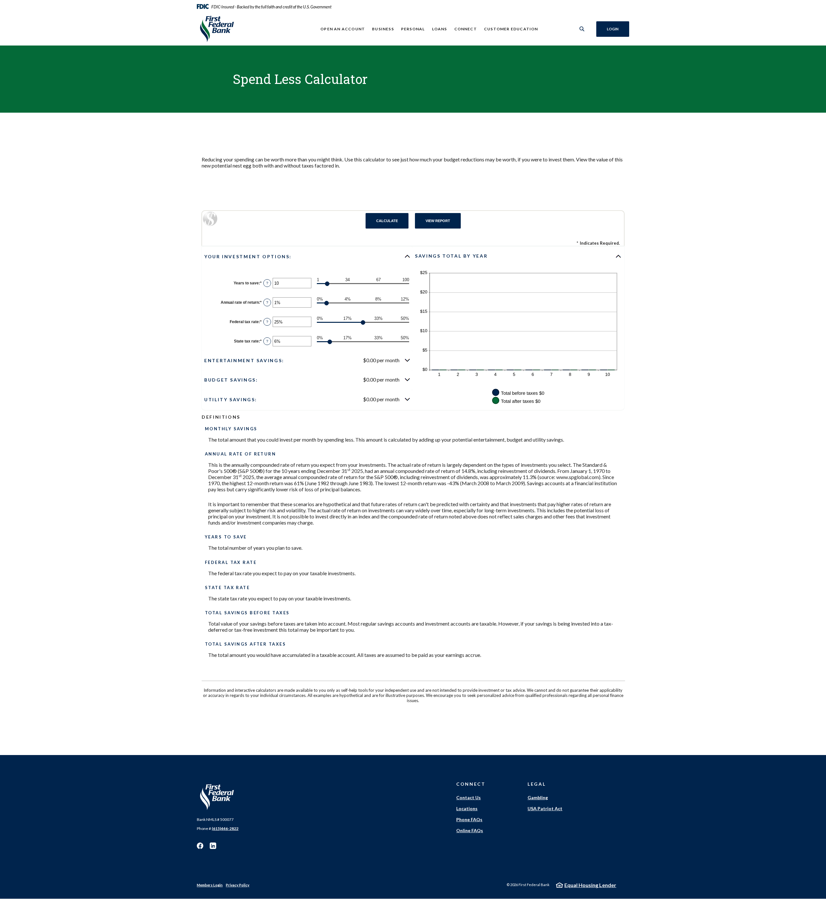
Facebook (200, 846)
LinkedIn (213, 846)
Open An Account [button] (342, 28)
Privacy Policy (237, 885)
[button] (307, 256)
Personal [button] (413, 28)
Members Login (210, 885)
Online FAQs (469, 830)
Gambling (538, 797)
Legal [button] (537, 784)
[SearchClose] (582, 29)
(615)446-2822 (225, 828)
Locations (467, 808)
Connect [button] (465, 28)
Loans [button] (439, 28)
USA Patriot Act (545, 808)
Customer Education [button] (511, 28)
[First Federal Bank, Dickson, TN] (239, 29)
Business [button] (383, 28)
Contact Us (468, 797)
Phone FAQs (469, 819)
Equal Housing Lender (590, 885)
